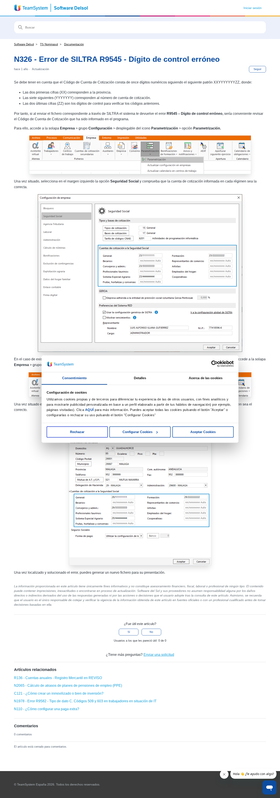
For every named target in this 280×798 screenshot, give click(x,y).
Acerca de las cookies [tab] (205, 378)
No (151, 631)
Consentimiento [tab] (74, 378)
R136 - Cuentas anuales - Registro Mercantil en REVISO (58, 678)
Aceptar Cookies (203, 432)
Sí (129, 631)
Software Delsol (24, 44)
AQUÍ (89, 410)
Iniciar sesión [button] (252, 8)
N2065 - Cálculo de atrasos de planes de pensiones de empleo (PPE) (68, 685)
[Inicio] (51, 8)
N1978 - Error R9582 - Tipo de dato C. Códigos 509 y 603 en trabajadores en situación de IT (85, 701)
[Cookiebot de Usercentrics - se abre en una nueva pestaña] (214, 363)
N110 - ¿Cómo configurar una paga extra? (46, 709)
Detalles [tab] (140, 378)
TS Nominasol (49, 44)
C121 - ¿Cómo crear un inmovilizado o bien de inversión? (58, 693)
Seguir (257, 69)
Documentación (74, 44)
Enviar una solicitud (159, 654)
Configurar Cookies (137, 432)
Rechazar (77, 432)
